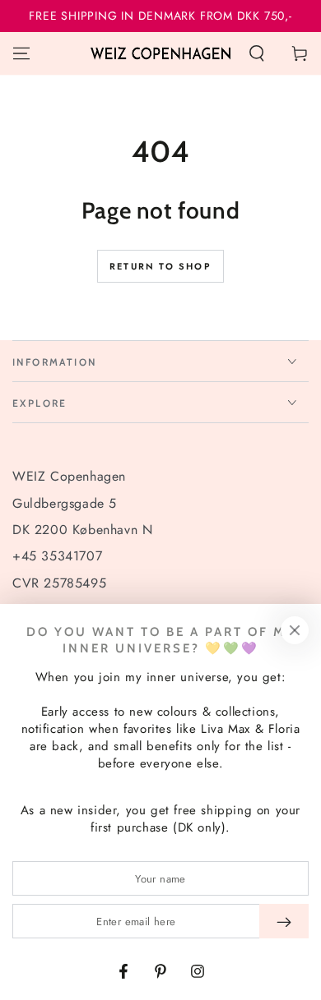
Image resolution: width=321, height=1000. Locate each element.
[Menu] (21, 53)
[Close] (295, 630)
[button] (256, 53)
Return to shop (160, 266)
